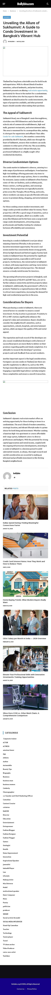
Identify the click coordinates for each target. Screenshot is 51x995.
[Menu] (4, 4)
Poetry (5, 903)
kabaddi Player (8, 868)
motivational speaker (11, 891)
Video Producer (8, 948)
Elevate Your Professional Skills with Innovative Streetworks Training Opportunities (24, 675)
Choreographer (8, 792)
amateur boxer (8, 750)
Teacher (6, 929)
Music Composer (9, 895)
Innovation (7, 857)
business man (8, 781)
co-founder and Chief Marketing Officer (18, 796)
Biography (7, 773)
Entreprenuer (8, 826)
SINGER (5, 914)
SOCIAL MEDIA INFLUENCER (12, 922)
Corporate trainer (9, 739)
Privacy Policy (32, 989)
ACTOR (5, 742)
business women (9, 784)
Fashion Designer (9, 834)
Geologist (6, 845)
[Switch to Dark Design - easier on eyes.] (47, 4)
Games (5, 842)
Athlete (6, 758)
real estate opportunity (37, 90)
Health (5, 849)
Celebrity (6, 788)
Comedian (7, 800)
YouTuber (6, 956)
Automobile (7, 765)
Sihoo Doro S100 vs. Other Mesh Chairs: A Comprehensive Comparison (21, 714)
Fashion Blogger (9, 830)
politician (6, 906)
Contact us (20, 989)
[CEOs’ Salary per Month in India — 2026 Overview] (25, 622)
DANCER (6, 811)
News (5, 899)
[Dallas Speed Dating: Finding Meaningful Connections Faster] (25, 507)
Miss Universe (8, 883)
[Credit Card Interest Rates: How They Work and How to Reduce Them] (25, 545)
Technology (7, 933)
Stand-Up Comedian (10, 925)
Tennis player (8, 937)
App (4, 754)
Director (6, 815)
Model (5, 887)
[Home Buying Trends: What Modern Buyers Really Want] (25, 584)
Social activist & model (11, 918)
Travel (5, 941)
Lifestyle (6, 876)
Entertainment (8, 822)
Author (5, 761)
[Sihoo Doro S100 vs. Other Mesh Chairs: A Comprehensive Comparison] (25, 697)
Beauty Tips (7, 769)
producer (6, 910)
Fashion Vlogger (9, 838)
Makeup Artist (8, 880)
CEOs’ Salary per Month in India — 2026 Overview (24, 638)
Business (7, 17)
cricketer (6, 807)
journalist (6, 864)
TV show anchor (9, 944)
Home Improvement (10, 853)
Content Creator (9, 803)
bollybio (12, 41)
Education (7, 819)
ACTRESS (6, 746)
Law (4, 872)
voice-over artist (9, 952)
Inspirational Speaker (11, 861)
